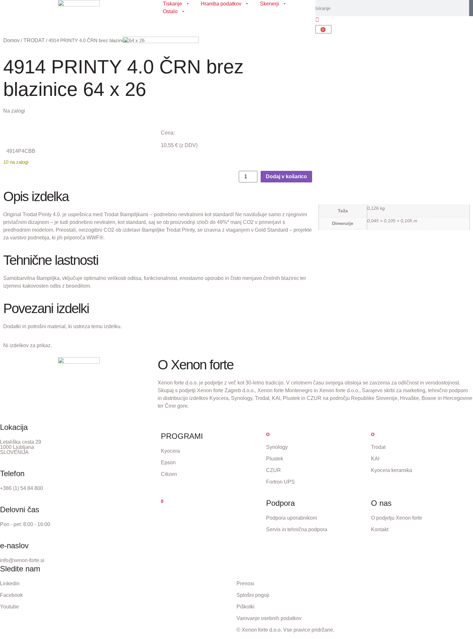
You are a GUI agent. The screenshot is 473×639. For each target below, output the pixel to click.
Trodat (378, 447)
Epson (168, 462)
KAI (375, 458)
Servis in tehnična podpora (296, 529)
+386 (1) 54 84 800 (21, 488)
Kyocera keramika (391, 470)
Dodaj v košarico (286, 176)
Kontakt (379, 529)
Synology (277, 447)
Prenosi (245, 583)
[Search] (471, 8)
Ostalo (170, 11)
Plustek (274, 458)
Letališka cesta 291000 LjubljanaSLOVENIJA (20, 447)
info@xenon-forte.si (22, 560)
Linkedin (10, 583)
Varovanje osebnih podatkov (268, 618)
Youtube (9, 606)
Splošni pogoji (252, 595)
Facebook (11, 595)
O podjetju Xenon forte (396, 518)
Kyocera (170, 451)
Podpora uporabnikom (291, 518)
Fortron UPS (280, 482)
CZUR (273, 470)
